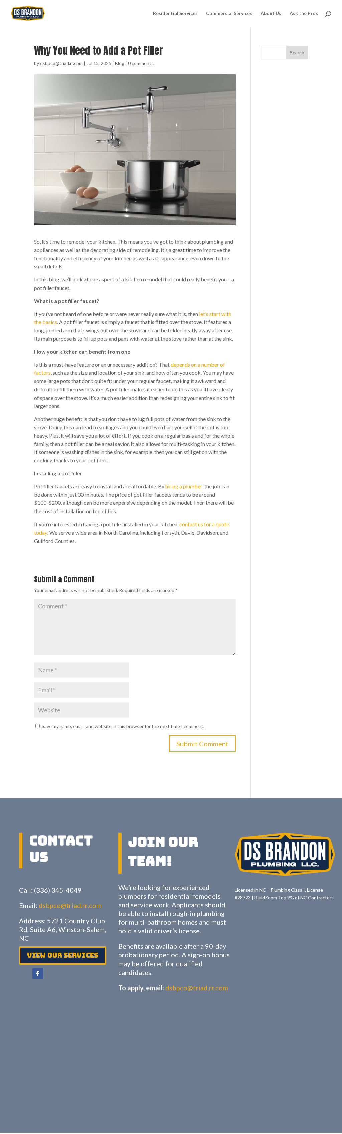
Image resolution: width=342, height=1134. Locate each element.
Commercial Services (229, 13)
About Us (271, 13)
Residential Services (175, 13)
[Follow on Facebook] (37, 973)
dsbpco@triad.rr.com (61, 63)
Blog (119, 63)
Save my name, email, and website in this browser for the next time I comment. (123, 726)
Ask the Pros (304, 13)
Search (297, 52)
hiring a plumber (183, 486)
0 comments (141, 63)
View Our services (62, 955)
